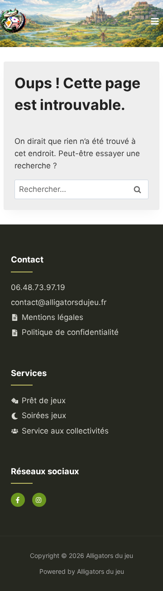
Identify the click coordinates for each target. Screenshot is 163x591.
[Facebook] (18, 500)
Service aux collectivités (65, 430)
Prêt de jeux (44, 400)
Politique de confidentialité (70, 332)
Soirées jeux (44, 415)
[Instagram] (39, 500)
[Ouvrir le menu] (154, 21)
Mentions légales (52, 317)
